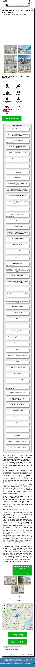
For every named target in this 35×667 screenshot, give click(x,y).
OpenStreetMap (29, 629)
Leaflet (22, 629)
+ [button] (4, 606)
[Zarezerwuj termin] (32, 8)
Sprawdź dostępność (11, 118)
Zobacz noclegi (17, 642)
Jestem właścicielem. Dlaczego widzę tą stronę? (12, 648)
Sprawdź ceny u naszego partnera (22, 567)
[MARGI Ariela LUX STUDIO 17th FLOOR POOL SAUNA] (11, 50)
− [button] (4, 608)
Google (24, 659)
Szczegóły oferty (17, 635)
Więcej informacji (22, 573)
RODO (33, 663)
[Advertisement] (17, 30)
